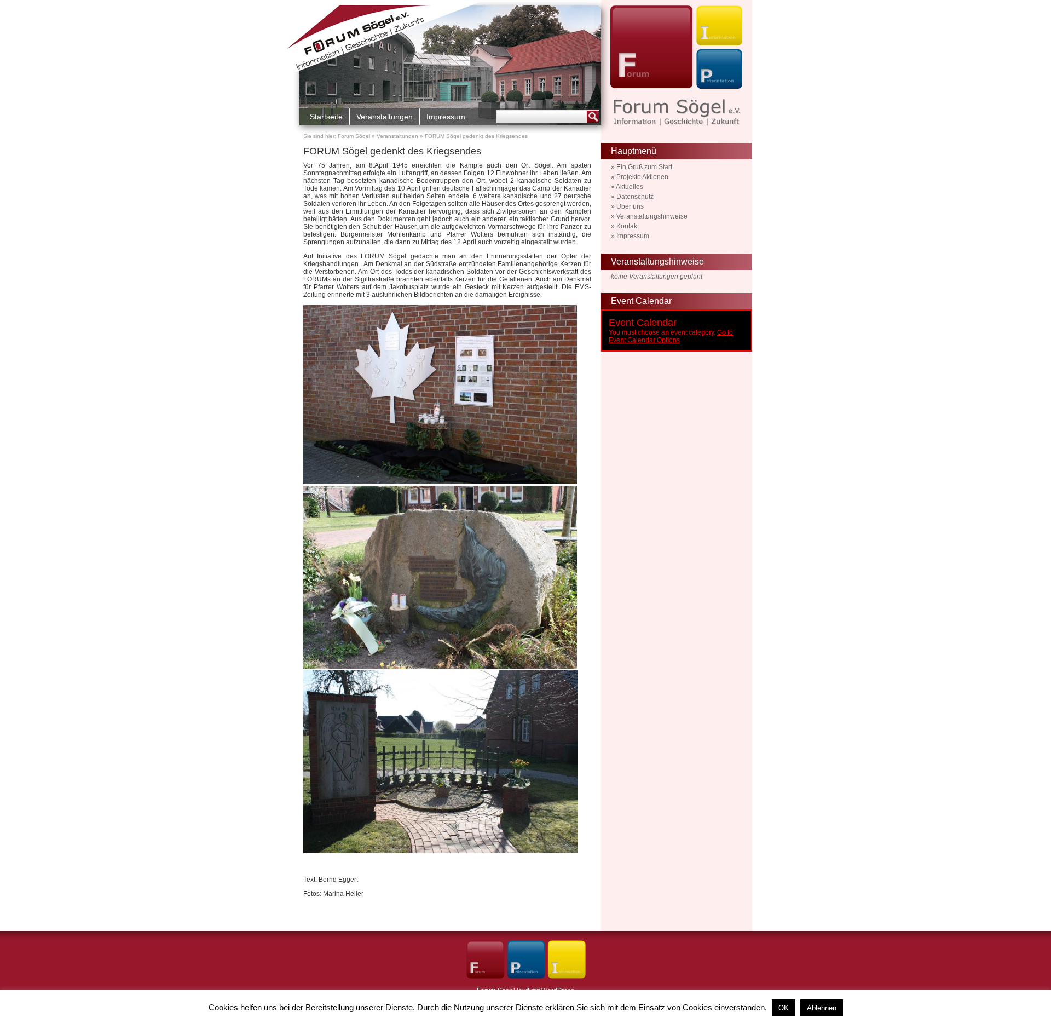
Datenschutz (635, 196)
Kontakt (627, 226)
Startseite (326, 116)
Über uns (630, 206)
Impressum (445, 116)
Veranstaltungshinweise (652, 216)
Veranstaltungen (384, 116)
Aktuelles (629, 187)
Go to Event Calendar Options (671, 336)
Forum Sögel (354, 136)
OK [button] (783, 1008)
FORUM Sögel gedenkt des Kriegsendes (392, 151)
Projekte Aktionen (642, 177)
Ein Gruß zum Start (644, 167)
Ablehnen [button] (821, 1008)
